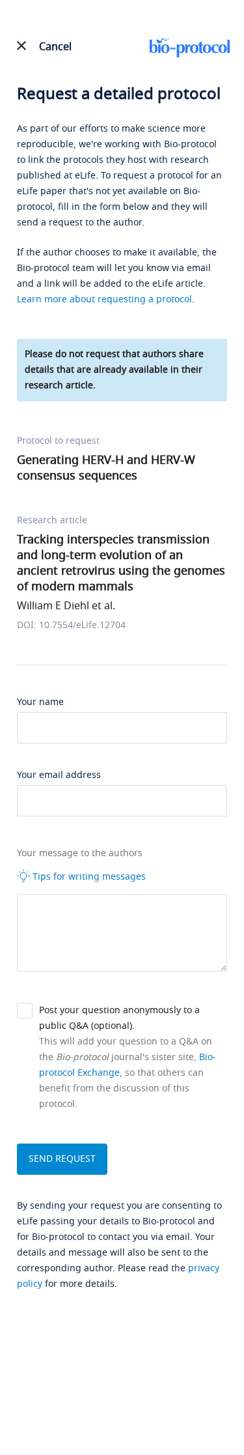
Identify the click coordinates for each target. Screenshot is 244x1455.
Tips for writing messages (88, 877)
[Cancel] (22, 45)
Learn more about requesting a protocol (104, 299)
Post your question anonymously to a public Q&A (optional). (119, 1018)
